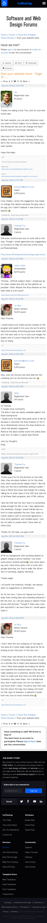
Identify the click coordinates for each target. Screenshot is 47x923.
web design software (18, 768)
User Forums (30, 862)
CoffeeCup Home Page (22, 902)
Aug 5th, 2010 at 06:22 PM (13, 618)
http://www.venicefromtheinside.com (15, 295)
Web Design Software (10, 907)
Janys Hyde (19, 265)
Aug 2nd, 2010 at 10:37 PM (12, 86)
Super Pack (30, 830)
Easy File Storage (10, 857)
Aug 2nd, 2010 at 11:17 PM (12, 180)
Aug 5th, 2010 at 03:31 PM (12, 387)
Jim (15, 92)
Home (3, 34)
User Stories (30, 867)
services (34, 768)
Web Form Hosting (10, 862)
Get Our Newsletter (11, 830)
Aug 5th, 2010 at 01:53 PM (12, 299)
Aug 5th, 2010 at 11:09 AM (12, 219)
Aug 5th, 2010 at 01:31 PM (12, 259)
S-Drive (6, 847)
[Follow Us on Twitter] (22, 801)
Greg (16, 393)
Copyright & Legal (38, 907)
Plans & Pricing (9, 867)
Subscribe (31, 63)
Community (30, 842)
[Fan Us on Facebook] (28, 801)
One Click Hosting (10, 852)
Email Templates (9, 884)
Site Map (14, 912)
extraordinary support (26, 774)
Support (28, 847)
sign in (11, 49)
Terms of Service (25, 918)
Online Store (38, 902)
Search (7, 63)
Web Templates (9, 879)
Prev (5, 81)
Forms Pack (29, 825)
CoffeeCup (8, 815)
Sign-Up (33, 791)
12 (21, 81)
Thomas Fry (19, 225)
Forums (12, 34)
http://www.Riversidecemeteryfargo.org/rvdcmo (23, 254)
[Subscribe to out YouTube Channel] (35, 801)
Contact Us (7, 835)
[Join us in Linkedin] (41, 801)
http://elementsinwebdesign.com (13, 350)
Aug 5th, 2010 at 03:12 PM (12, 354)
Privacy (5, 912)
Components (8, 894)
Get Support (24, 907)
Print (19, 63)
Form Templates (9, 889)
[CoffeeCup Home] (25, 4)
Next (25, 81)
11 (18, 81)
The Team (7, 820)
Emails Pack (30, 820)
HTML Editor (8, 765)
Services (7, 842)
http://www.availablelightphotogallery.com (17, 169)
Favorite (8, 68)
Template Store (10, 874)
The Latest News (10, 825)
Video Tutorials (31, 852)
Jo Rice (17, 305)
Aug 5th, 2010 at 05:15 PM (12, 458)
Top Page (7, 902)
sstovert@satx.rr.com (24, 187)
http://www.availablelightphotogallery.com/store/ (19, 176)
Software (29, 815)
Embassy (28, 857)
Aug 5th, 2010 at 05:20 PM (13, 536)
